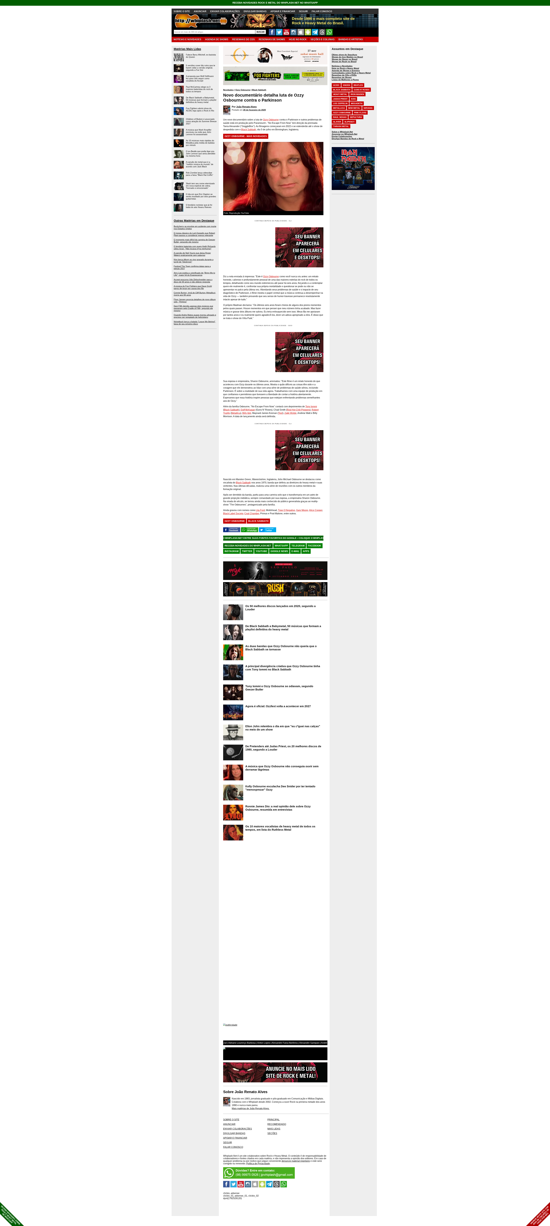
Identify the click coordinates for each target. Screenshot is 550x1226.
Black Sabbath (259, 90)
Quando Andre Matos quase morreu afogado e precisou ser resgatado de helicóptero (195, 316)
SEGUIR (303, 11)
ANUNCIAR (200, 11)
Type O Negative (286, 510)
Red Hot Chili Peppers (298, 410)
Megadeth (356, 103)
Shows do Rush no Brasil (344, 61)
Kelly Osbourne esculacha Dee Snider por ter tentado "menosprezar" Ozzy (280, 788)
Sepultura (356, 117)
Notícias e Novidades (342, 66)
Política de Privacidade (258, 1163)
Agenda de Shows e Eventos (346, 70)
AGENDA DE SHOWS (216, 39)
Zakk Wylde (290, 413)
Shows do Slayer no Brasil (344, 59)
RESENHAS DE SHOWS (272, 39)
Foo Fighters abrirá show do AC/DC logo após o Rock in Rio (200, 109)
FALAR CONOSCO (322, 11)
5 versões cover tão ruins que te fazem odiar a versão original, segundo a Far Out (200, 67)
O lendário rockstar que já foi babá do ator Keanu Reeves (199, 206)
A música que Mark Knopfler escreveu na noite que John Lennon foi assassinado (198, 132)
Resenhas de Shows (342, 77)
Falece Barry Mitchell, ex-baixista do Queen (201, 56)
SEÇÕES (323, 39)
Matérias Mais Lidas (187, 48)
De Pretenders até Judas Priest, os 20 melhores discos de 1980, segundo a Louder (283, 748)
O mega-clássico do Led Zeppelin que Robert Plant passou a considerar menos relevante (194, 234)
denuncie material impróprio (296, 1161)
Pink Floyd (360, 112)
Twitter (247, 551)
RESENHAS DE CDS (243, 39)
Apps (306, 551)
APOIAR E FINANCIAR (282, 11)
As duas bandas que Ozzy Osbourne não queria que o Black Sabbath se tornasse (281, 648)
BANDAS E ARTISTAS (350, 39)
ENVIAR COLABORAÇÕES (225, 11)
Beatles (358, 85)
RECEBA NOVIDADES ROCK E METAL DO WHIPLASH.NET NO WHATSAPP (275, 2)
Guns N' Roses (361, 90)
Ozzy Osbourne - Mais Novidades (246, 136)
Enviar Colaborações (342, 136)
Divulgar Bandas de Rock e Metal (348, 138)
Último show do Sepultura (344, 55)
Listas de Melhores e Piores (345, 80)
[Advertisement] (247, 352)
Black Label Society (233, 513)
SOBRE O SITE (182, 11)
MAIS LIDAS (273, 1129)
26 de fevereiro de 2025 (254, 110)
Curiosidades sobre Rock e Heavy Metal (351, 73)
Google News (279, 551)
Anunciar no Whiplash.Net (344, 134)
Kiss (353, 99)
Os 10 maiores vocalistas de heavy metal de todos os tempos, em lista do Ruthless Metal (280, 828)
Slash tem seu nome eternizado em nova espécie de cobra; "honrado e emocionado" (200, 185)
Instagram (231, 551)
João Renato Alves (246, 107)
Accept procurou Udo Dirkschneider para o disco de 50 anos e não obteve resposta (193, 280)
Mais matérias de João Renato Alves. (250, 1108)
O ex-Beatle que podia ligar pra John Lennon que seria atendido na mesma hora (200, 153)
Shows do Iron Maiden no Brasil (347, 57)
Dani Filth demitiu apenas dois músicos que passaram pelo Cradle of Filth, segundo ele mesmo (193, 308)
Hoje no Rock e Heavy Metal (345, 68)
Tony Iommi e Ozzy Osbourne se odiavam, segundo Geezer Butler (279, 688)
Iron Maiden (357, 94)
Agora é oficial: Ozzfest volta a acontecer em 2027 (278, 706)
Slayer (337, 122)
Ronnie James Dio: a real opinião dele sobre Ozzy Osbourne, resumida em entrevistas (278, 808)
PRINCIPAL (273, 1119)
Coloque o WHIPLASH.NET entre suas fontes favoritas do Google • (300, 538)
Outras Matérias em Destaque (194, 220)
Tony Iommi (311, 406)
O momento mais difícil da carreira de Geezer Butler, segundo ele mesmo (194, 240)
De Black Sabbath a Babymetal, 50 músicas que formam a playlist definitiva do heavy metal (201, 99)
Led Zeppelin (340, 103)
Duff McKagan (248, 410)
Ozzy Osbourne (242, 90)
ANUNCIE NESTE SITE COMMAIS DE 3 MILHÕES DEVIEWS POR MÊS (540, 1215)
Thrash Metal (341, 126)
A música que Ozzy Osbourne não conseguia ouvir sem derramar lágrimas (282, 768)
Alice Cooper (315, 510)
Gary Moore (302, 510)
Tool (280, 413)
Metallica (235, 413)
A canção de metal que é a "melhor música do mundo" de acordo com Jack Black (199, 164)
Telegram (298, 545)
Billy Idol (246, 413)
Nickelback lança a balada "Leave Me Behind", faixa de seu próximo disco (195, 322)
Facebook (314, 545)
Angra (346, 85)
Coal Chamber (251, 513)
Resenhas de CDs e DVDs (344, 75)
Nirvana (368, 108)
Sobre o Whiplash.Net (342, 132)
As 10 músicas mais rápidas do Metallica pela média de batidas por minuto (200, 142)
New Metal (354, 108)
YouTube (261, 551)
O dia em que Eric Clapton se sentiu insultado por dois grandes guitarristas (201, 196)
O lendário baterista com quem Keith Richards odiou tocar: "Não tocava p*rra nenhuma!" (195, 247)
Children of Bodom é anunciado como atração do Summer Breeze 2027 (201, 121)
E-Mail (295, 551)
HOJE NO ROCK (298, 39)
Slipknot (349, 122)
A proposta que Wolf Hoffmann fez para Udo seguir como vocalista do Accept (200, 78)
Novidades (228, 90)
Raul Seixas (339, 117)
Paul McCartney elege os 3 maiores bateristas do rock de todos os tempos (199, 89)
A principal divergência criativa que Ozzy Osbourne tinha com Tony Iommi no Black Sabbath (282, 668)
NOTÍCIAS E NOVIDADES (187, 39)
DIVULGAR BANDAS (255, 11)
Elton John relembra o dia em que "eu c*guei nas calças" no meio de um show (282, 728)
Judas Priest (340, 99)
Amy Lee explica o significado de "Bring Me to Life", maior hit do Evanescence (194, 274)
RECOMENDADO (276, 1124)
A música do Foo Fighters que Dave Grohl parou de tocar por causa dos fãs (193, 287)
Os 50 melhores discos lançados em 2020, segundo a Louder (280, 608)
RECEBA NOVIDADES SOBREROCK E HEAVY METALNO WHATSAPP (10, 1215)
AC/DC (336, 85)
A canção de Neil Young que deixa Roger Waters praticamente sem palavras (192, 254)
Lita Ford (260, 510)
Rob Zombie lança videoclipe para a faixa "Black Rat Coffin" (199, 174)
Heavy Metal (340, 94)
